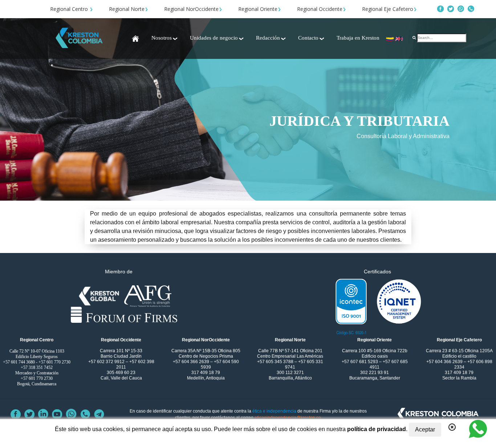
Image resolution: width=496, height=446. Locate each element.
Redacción (268, 38)
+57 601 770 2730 (54, 362)
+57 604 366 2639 (191, 361)
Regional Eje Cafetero (387, 8)
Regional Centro (69, 8)
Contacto (308, 38)
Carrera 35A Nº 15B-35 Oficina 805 (205, 350)
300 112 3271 (290, 372)
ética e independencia (274, 411)
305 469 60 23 (121, 372)
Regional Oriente (257, 8)
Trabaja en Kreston (358, 38)
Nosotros (161, 38)
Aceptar (425, 429)
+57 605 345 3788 (275, 361)
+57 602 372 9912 (107, 361)
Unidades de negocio (214, 38)
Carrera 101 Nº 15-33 (121, 350)
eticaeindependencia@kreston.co (288, 417)
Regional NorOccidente (191, 8)
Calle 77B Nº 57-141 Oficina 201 (290, 350)
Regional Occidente (319, 8)
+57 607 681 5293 (360, 361)
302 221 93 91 (374, 372)
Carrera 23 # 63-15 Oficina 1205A (459, 350)
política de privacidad (376, 429)
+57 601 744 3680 (19, 362)
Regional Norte (127, 8)
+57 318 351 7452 (37, 367)
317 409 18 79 (205, 372)
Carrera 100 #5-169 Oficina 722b (374, 350)
